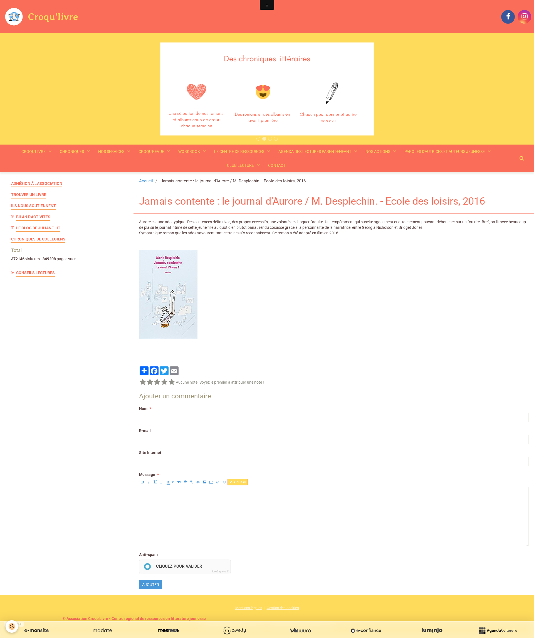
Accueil (146, 180)
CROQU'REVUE (152, 151)
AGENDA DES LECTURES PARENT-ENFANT (315, 151)
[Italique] (148, 482)
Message (147, 474)
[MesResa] (168, 630)
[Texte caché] (198, 482)
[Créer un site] (36, 630)
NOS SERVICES (111, 151)
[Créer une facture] (300, 630)
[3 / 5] (157, 382)
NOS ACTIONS (378, 151)
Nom (143, 408)
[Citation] (178, 482)
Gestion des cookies (283, 608)
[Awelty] (234, 630)
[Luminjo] (432, 630)
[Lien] (191, 482)
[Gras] (142, 482)
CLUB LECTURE (241, 165)
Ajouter (150, 584)
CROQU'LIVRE (33, 151)
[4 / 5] (164, 382)
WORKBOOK (189, 151)
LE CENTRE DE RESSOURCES (239, 151)
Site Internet (150, 452)
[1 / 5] (143, 382)
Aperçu (239, 482)
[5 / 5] (172, 382)
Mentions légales (248, 608)
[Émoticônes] (224, 482)
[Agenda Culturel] (498, 630)
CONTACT (276, 165)
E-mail (145, 430)
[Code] (217, 482)
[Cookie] (12, 626)
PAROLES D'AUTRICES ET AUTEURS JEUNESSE (445, 151)
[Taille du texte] (161, 482)
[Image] (204, 482)
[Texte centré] (185, 482)
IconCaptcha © (220, 571)
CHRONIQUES (72, 151)
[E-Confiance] (366, 630)
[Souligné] (155, 482)
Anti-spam (148, 554)
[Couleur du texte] (170, 482)
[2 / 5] (150, 382)
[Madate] (102, 630)
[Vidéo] (211, 482)
